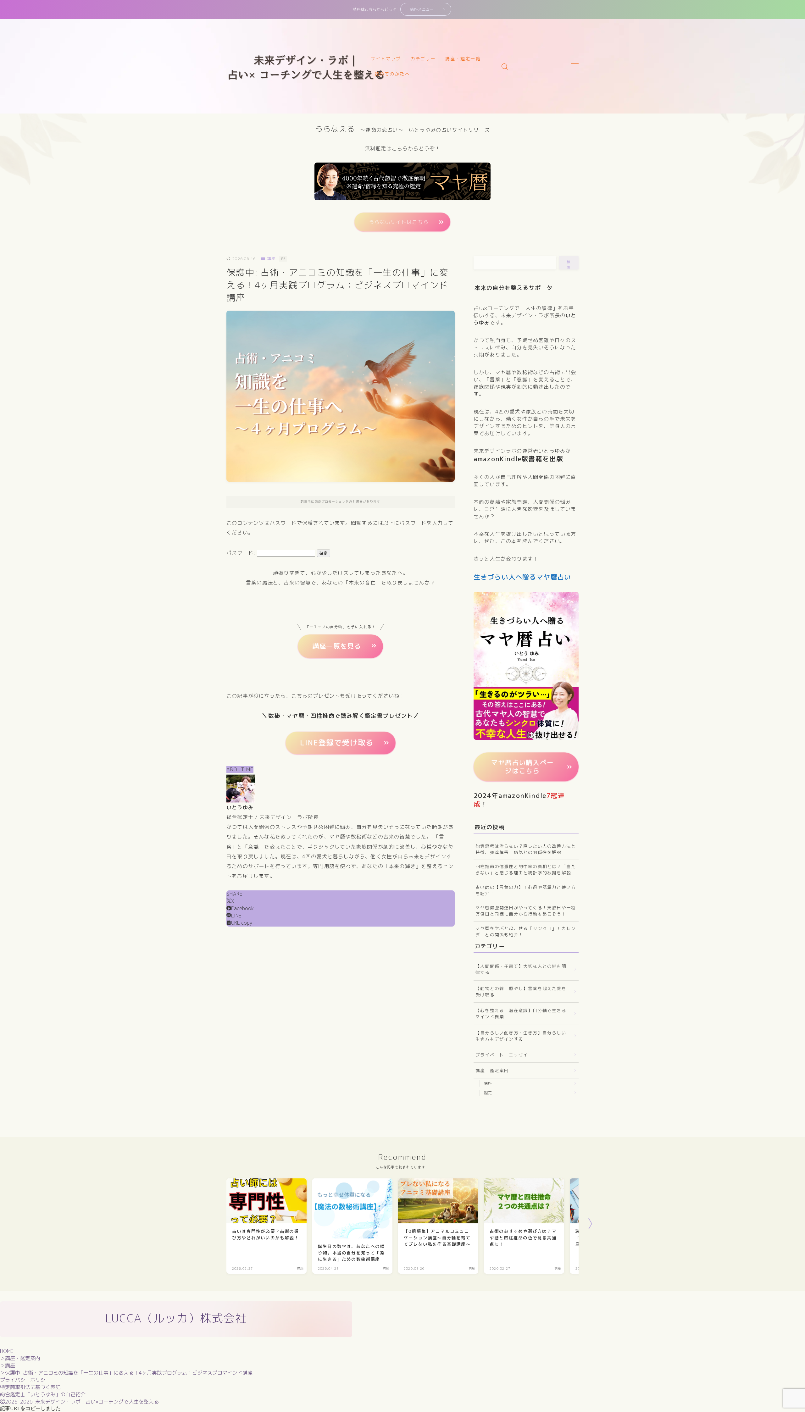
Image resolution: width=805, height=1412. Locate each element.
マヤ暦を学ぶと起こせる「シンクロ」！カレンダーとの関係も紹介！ (525, 931)
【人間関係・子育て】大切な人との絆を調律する (520, 969)
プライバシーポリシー (25, 1379)
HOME (7, 1351)
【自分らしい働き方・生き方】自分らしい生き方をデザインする (520, 1036)
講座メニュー (422, 9)
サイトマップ (386, 59)
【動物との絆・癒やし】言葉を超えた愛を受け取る (520, 991)
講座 (271, 259)
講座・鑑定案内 (492, 1070)
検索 (569, 264)
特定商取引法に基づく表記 (30, 1387)
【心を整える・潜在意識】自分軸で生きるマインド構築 (520, 1013)
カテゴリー (423, 59)
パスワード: (241, 552)
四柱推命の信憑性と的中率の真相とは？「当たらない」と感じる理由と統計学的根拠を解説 (525, 869)
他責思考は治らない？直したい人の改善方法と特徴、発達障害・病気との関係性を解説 (525, 849)
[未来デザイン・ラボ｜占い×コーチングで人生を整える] (306, 66)
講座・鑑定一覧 (463, 59)
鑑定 (488, 1092)
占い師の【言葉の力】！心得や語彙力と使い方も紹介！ (525, 890)
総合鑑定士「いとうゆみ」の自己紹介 (43, 1394)
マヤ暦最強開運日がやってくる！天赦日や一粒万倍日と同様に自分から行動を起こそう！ (525, 911)
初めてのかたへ (392, 74)
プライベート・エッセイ (501, 1055)
